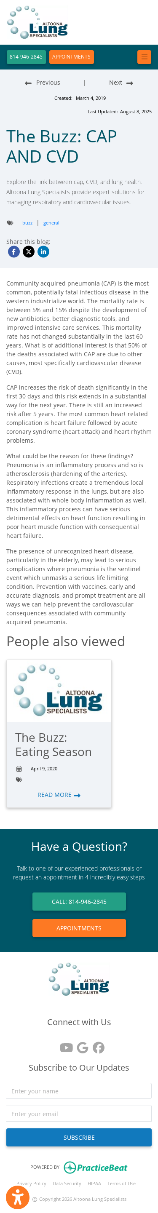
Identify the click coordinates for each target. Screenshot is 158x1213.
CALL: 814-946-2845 (79, 902)
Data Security (67, 1183)
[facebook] (95, 1044)
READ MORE (55, 795)
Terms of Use (121, 1183)
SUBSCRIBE (79, 1137)
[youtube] (63, 1044)
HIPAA (94, 1183)
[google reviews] (79, 1044)
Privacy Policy (31, 1183)
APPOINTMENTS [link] (79, 928)
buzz (27, 222)
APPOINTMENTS (71, 56)
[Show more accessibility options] (17, 1197)
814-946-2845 (26, 56)
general (51, 222)
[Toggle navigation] (144, 57)
